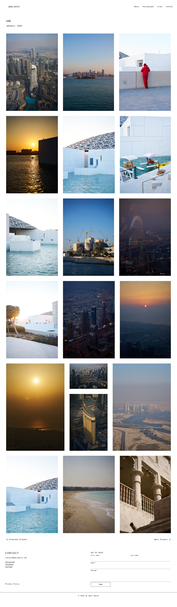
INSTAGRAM (10, 562)
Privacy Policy (12, 584)
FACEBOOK (9, 564)
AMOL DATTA (14, 7)
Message (93, 570)
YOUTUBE (9, 567)
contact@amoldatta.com (16, 558)
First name (95, 555)
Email (93, 563)
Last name (135, 555)
